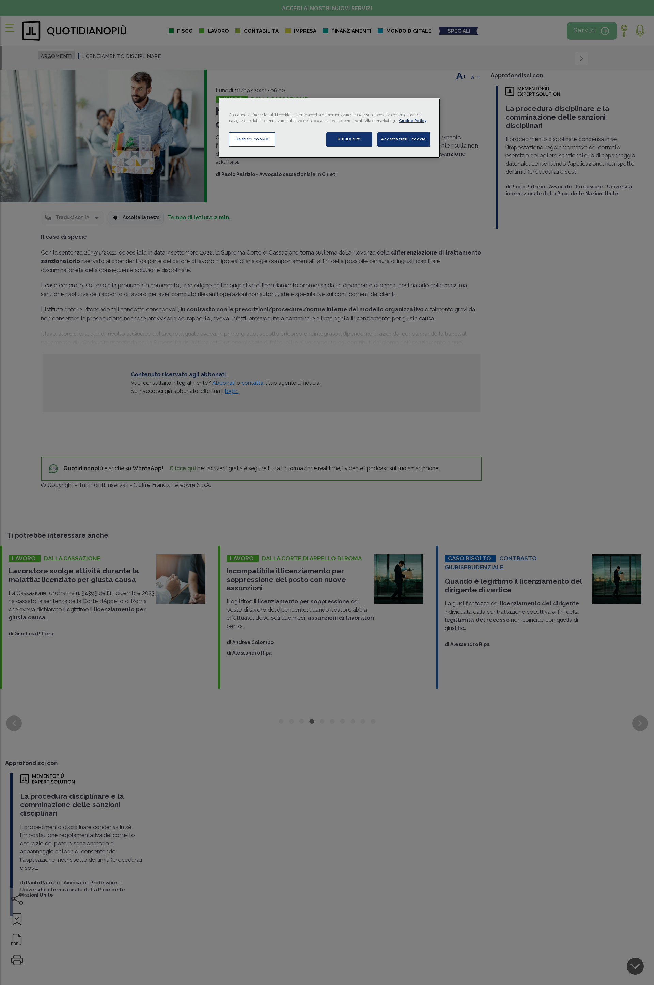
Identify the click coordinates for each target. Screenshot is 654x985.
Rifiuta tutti (349, 139)
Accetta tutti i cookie (403, 139)
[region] (329, 128)
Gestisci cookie (252, 139)
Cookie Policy (412, 120)
